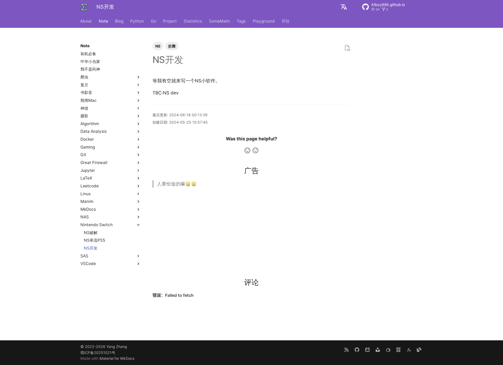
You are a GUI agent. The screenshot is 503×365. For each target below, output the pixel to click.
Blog (119, 20)
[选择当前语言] (343, 7)
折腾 (172, 46)
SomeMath (219, 20)
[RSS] (346, 349)
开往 (285, 20)
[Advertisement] (251, 229)
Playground (264, 20)
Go (153, 20)
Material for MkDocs (117, 358)
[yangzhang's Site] (84, 7)
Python (137, 20)
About (86, 20)
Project (170, 20)
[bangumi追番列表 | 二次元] (388, 349)
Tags (241, 20)
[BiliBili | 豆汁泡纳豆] (367, 349)
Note (103, 20)
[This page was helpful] (247, 150)
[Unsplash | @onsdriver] (377, 349)
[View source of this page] (347, 48)
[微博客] (419, 349)
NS (157, 46)
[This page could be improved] (255, 150)
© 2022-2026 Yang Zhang (103, 346)
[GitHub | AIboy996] (357, 349)
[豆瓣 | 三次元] (398, 349)
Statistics (193, 20)
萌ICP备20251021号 (97, 352)
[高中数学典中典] (408, 349)
